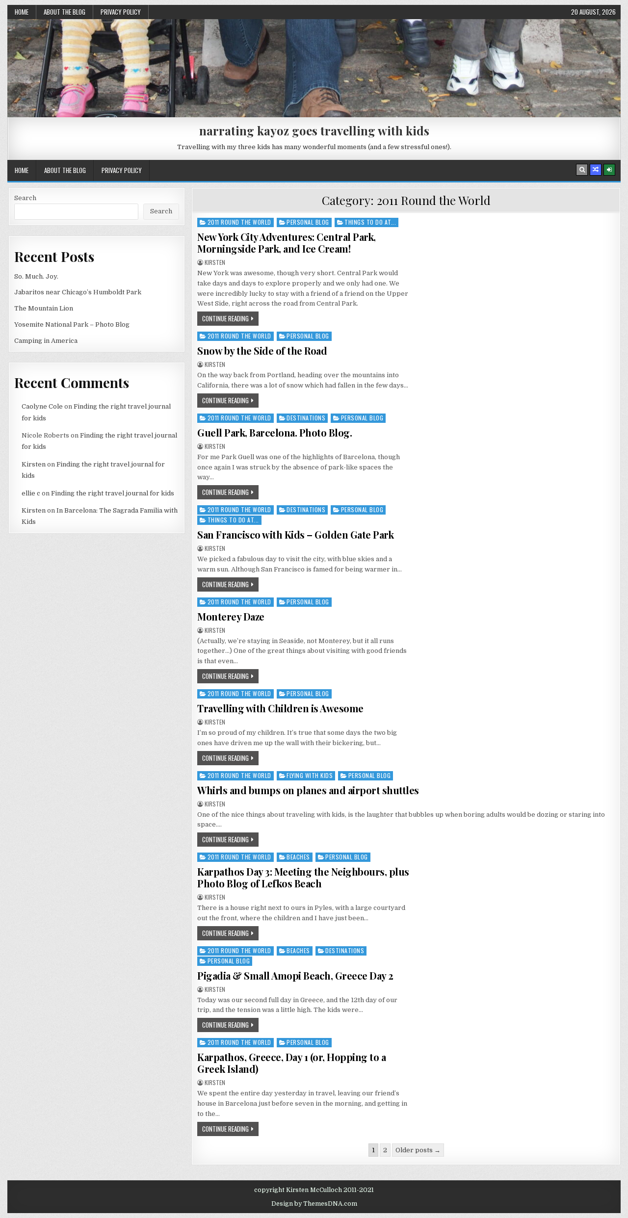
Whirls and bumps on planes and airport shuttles (308, 790)
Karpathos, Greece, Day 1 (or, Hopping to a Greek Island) (291, 1062)
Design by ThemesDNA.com (314, 1203)
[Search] (582, 170)
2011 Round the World (239, 222)
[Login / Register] (609, 170)
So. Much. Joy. (36, 276)
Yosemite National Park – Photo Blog (72, 324)
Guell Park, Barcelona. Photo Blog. (274, 432)
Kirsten (215, 262)
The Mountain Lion (43, 308)
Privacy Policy (121, 12)
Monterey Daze (230, 616)
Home (21, 12)
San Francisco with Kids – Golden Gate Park (295, 534)
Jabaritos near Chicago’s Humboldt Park (77, 292)
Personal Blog (308, 222)
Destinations (306, 418)
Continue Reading (225, 318)
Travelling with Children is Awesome (280, 708)
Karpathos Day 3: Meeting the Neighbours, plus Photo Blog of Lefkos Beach (303, 877)
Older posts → (418, 1150)
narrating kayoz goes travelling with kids (314, 130)
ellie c (31, 493)
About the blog (64, 12)
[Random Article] (596, 170)
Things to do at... (370, 222)
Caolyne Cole (42, 406)
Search (25, 198)
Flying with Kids (310, 775)
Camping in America (46, 340)
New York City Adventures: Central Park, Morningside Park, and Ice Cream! (286, 242)
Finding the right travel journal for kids (112, 493)
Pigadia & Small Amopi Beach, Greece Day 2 (295, 975)
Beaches (298, 857)
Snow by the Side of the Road (262, 350)
